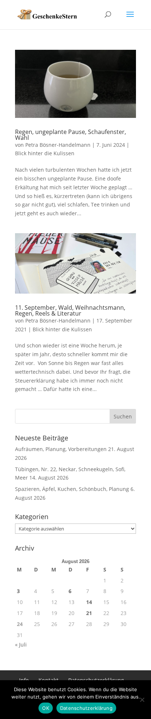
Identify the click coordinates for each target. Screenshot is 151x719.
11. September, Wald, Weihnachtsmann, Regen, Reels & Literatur (70, 310)
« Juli (21, 644)
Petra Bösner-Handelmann (58, 144)
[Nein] (142, 699)
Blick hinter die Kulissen (44, 153)
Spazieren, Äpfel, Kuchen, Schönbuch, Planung (72, 488)
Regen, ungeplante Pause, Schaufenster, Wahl (70, 135)
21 (89, 613)
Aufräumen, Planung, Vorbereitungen (61, 449)
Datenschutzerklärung (86, 708)
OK (45, 708)
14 (89, 602)
